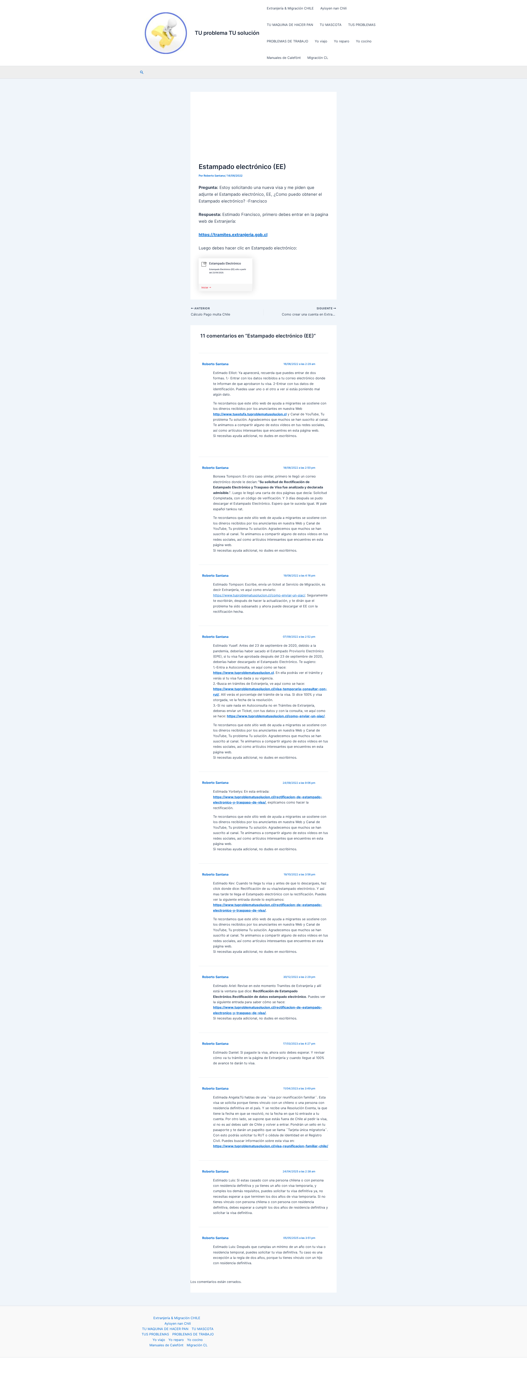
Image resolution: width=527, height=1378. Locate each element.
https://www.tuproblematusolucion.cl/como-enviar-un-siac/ (259, 595)
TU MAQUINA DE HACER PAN (290, 25)
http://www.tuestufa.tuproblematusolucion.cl (250, 414)
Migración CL (317, 58)
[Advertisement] (263, 131)
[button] (142, 72)
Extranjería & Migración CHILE (290, 8)
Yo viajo (321, 41)
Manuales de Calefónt (284, 58)
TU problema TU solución (227, 33)
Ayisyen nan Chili (333, 8)
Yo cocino (364, 41)
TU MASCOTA (331, 25)
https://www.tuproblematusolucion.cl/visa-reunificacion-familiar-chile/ (270, 1146)
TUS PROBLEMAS (361, 25)
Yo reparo (341, 41)
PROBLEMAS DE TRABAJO (287, 41)
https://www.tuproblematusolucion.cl (243, 673)
